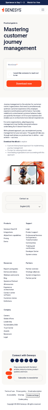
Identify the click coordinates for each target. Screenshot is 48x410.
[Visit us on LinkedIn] (12, 360)
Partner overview (32, 269)
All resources (8, 284)
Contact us (24, 199)
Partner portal (31, 278)
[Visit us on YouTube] (31, 360)
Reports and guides (11, 269)
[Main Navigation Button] (43, 9)
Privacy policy (21, 391)
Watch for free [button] (33, 2)
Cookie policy (23, 399)
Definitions (8, 301)
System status (31, 254)
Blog (5, 278)
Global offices (9, 319)
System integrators (33, 275)
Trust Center (8, 328)
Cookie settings (33, 395)
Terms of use (10, 391)
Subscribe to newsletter (28, 378)
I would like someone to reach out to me (25, 74)
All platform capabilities (12, 235)
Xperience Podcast (11, 281)
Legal (6, 337)
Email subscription (34, 391)
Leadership (8, 322)
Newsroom (8, 334)
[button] (24, 83)
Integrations (8, 232)
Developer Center (32, 251)
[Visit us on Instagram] (17, 360)
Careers (7, 316)
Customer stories (10, 298)
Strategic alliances (33, 272)
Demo (6, 241)
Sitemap (21, 395)
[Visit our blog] (36, 360)
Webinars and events (11, 275)
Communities (31, 243)
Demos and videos (10, 272)
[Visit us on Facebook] (26, 360)
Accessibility (11, 395)
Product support (32, 232)
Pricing (6, 238)
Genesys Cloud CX (10, 229)
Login (28, 229)
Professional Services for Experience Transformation (34, 237)
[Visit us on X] (22, 360)
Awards (6, 331)
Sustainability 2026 (11, 325)
